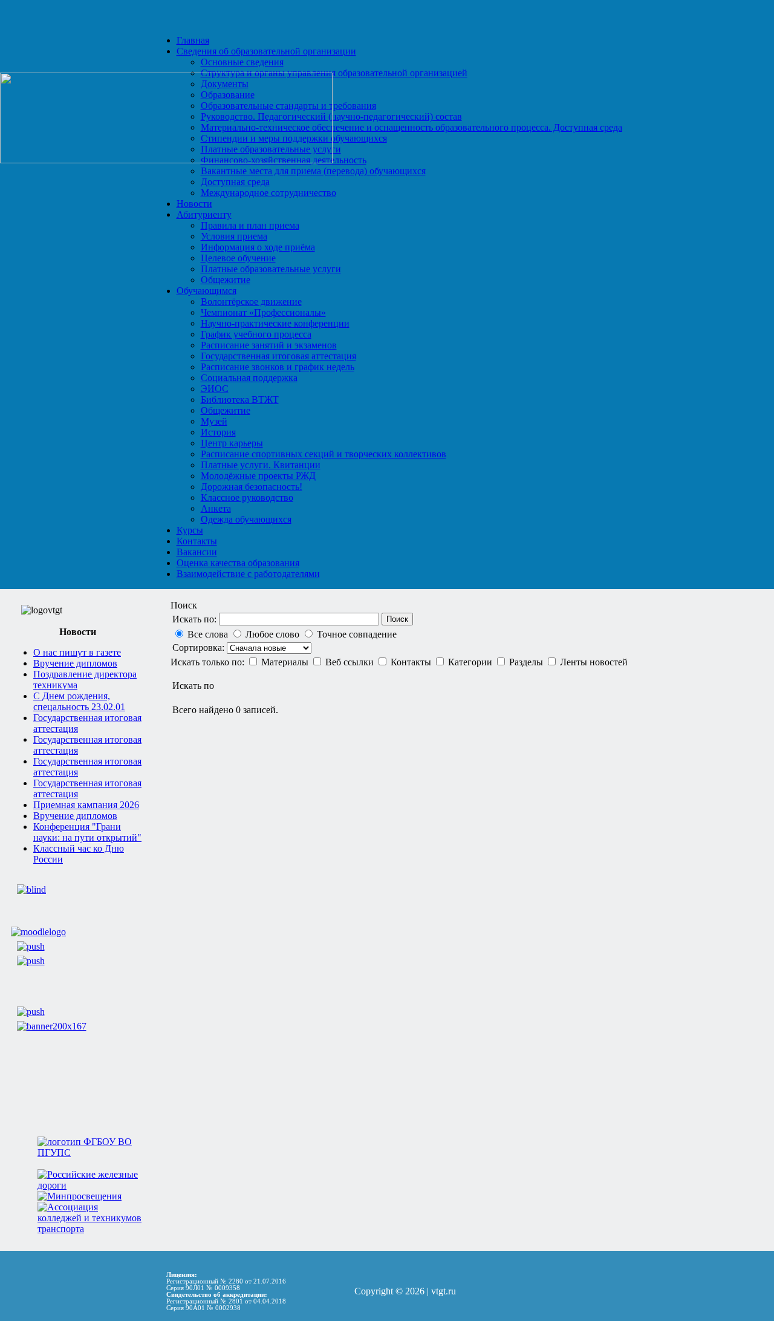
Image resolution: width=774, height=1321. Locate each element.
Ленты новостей (594, 662)
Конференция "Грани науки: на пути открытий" (87, 832)
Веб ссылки (350, 662)
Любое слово (272, 634)
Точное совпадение (357, 634)
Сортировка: (199, 647)
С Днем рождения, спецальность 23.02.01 (79, 701)
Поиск (397, 619)
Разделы (527, 662)
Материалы (286, 662)
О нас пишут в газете (77, 652)
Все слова (207, 634)
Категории (471, 662)
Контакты (412, 662)
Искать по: (194, 619)
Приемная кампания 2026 (86, 805)
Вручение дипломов (75, 663)
